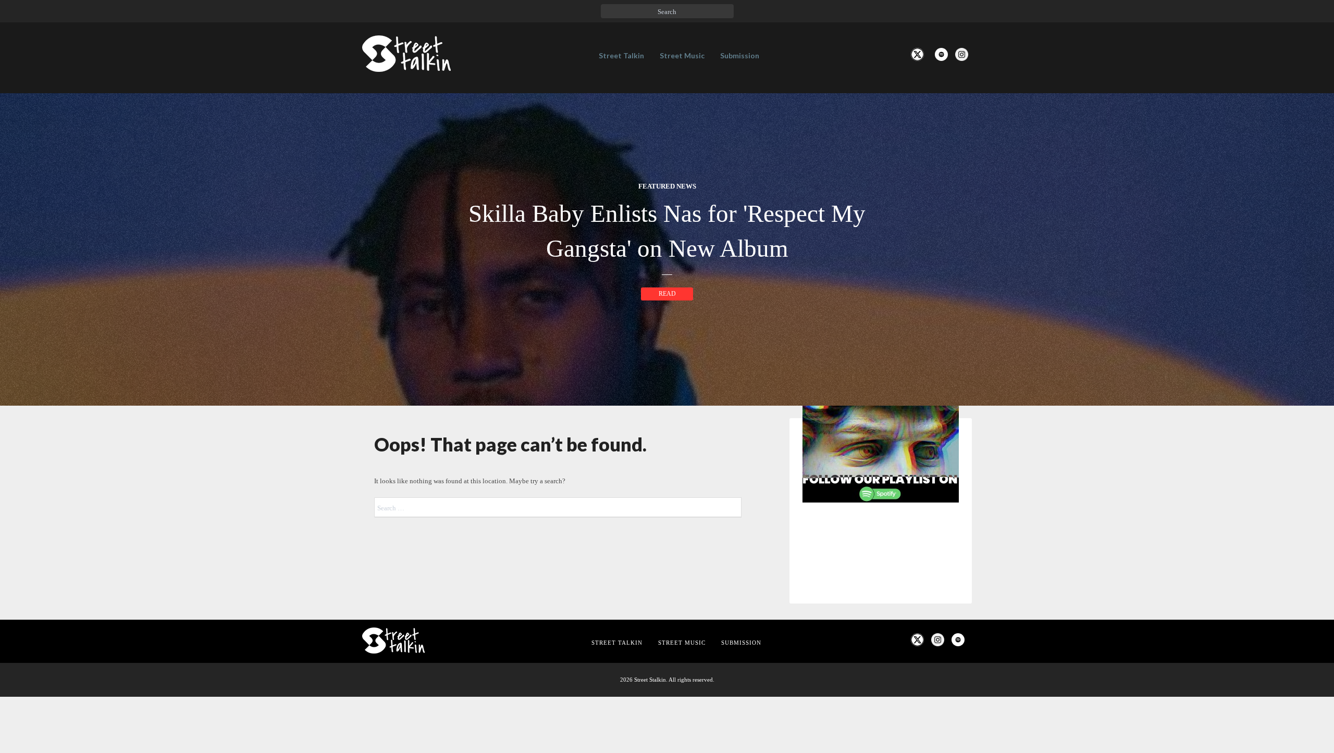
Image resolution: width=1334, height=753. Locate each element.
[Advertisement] (880, 684)
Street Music (682, 55)
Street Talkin (621, 55)
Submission (739, 55)
